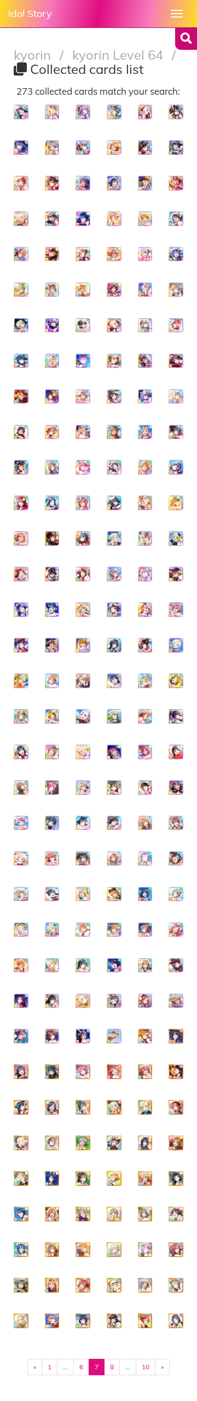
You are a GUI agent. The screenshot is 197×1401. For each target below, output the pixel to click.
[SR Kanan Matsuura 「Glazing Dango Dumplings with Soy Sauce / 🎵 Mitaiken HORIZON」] (52, 1178)
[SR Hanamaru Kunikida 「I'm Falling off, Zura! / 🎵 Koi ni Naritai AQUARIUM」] (145, 1285)
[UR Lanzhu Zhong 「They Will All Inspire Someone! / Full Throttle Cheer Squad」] (83, 716)
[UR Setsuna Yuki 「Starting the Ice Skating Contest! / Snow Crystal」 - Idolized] (52, 609)
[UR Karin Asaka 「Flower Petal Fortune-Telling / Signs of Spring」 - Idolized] (83, 325)
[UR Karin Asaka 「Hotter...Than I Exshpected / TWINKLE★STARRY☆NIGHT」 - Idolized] (52, 325)
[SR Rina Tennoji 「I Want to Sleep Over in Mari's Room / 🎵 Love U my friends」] (83, 1071)
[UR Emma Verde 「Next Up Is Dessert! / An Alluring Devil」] (52, 1036)
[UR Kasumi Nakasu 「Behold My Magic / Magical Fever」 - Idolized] (145, 254)
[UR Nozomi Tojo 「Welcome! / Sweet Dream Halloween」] (176, 965)
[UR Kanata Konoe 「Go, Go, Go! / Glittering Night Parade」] (145, 680)
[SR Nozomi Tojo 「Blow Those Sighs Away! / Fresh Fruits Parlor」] (176, 1320)
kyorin (34, 55)
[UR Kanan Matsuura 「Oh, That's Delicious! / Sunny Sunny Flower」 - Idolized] (21, 112)
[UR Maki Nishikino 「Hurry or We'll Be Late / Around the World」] (145, 716)
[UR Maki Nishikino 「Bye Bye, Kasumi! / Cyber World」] (21, 1036)
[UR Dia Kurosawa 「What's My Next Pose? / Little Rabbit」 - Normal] (145, 645)
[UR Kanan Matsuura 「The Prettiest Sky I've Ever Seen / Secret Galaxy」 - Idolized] (21, 147)
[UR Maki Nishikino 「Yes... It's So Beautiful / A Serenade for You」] (145, 752)
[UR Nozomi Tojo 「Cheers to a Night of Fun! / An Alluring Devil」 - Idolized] (21, 432)
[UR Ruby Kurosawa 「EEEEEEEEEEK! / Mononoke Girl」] (114, 752)
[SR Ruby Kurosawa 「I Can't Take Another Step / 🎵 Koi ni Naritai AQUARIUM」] (83, 1285)
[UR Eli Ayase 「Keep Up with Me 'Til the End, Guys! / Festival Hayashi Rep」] (21, 680)
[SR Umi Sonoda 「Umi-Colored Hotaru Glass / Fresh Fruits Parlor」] (21, 1249)
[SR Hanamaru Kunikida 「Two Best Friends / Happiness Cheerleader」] (52, 1249)
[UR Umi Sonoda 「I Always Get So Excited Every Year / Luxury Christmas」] (114, 1001)
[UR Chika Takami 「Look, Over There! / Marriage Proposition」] (52, 680)
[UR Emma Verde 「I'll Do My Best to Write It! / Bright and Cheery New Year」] (176, 823)
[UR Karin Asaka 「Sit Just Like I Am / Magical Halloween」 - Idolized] (83, 574)
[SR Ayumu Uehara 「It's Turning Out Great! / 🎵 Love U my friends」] (114, 1071)
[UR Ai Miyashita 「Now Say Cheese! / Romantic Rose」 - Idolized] (145, 538)
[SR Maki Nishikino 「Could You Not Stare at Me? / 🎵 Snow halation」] (145, 1320)
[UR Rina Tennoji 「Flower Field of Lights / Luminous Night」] (52, 787)
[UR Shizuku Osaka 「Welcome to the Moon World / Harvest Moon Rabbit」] (83, 1036)
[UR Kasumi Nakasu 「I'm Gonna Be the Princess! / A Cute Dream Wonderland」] (176, 894)
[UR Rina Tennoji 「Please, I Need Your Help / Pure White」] (145, 858)
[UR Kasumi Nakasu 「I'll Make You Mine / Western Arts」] (114, 716)
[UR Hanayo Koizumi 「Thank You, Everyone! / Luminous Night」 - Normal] (83, 645)
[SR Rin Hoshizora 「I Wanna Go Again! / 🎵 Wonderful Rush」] (114, 1178)
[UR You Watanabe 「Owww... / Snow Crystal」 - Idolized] (145, 325)
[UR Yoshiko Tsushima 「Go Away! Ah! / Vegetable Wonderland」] (52, 894)
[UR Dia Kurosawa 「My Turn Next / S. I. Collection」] (145, 787)
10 (145, 1367)
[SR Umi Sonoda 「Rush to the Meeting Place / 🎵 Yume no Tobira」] (21, 1071)
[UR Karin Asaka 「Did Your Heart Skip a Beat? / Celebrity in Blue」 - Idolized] (21, 361)
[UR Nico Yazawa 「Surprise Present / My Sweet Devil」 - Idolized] (176, 361)
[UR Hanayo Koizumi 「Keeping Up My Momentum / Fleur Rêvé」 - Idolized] (176, 502)
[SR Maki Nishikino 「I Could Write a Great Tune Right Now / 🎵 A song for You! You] (114, 1142)
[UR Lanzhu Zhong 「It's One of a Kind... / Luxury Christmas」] (21, 858)
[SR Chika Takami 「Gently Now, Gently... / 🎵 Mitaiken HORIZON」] (52, 1285)
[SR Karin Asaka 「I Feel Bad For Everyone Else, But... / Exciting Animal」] (21, 1214)
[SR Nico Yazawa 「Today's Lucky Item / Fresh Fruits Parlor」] (176, 1214)
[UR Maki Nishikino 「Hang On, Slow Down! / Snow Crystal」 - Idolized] (176, 325)
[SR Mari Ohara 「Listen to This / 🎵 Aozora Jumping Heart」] (21, 1320)
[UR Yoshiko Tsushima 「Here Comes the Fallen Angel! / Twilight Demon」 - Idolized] (176, 432)
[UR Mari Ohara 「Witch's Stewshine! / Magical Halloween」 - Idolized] (114, 325)
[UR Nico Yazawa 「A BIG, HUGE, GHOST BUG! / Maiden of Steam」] (114, 965)
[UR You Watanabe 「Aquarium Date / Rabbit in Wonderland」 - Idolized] (52, 467)
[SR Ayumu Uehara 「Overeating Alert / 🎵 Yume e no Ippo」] (52, 1142)
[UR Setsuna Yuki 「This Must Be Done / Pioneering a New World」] (176, 787)
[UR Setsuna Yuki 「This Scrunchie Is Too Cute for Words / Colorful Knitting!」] (114, 823)
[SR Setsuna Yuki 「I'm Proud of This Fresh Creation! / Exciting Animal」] (52, 1107)
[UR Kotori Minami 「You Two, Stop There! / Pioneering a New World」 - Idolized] (114, 574)
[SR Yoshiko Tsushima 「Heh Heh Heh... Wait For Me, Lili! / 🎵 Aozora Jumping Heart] (21, 1107)
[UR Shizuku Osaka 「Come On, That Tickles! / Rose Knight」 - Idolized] (145, 147)
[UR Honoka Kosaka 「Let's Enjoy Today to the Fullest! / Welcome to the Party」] (145, 1036)
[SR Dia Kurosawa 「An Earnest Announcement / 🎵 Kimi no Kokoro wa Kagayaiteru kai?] (114, 1320)
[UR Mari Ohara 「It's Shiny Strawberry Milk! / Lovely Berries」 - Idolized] (52, 112)
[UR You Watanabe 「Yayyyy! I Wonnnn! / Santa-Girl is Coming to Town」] (52, 752)
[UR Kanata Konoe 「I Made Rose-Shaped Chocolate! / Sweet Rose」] (145, 823)
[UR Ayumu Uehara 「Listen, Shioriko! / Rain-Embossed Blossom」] (114, 858)
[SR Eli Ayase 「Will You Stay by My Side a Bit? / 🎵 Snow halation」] (145, 1107)
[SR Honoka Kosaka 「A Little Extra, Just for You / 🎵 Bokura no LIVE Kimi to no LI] (52, 1214)
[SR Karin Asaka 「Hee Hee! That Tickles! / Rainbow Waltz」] (145, 1142)
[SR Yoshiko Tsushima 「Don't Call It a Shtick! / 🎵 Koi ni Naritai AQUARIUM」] (52, 1071)
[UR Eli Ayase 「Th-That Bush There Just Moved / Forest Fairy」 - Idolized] (21, 289)
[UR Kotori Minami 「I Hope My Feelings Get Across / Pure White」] (83, 787)
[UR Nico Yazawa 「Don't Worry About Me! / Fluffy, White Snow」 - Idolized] (176, 218)
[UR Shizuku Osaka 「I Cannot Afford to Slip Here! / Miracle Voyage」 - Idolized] (114, 502)
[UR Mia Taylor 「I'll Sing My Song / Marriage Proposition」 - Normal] (176, 645)
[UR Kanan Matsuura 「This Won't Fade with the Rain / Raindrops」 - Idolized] (21, 609)
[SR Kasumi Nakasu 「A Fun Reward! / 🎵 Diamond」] (83, 1142)
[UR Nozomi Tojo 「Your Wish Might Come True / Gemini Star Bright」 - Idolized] (83, 183)
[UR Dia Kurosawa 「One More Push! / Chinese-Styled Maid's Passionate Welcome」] (176, 752)
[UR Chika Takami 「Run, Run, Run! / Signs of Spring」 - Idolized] (114, 218)
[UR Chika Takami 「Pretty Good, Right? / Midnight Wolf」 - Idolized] (145, 432)
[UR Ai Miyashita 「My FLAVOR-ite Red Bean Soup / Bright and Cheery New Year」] (83, 1001)
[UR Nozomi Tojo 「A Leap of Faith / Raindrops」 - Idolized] (176, 467)
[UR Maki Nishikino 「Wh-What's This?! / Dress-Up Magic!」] (145, 1001)
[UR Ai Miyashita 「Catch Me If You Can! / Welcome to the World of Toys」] (52, 965)
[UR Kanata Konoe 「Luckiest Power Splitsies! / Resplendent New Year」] (114, 930)
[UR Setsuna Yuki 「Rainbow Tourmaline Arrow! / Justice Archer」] (83, 965)
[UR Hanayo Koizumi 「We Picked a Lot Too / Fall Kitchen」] (176, 680)
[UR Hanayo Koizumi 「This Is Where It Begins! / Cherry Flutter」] (52, 716)
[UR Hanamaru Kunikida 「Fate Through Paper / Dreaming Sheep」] (145, 965)
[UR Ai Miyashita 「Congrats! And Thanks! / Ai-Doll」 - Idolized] (145, 112)
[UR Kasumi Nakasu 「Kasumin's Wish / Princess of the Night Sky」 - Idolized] (145, 396)
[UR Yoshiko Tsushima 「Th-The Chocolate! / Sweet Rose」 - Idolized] (83, 538)
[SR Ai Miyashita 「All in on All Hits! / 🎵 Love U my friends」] (114, 1285)
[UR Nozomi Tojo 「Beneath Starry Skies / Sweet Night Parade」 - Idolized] (21, 645)
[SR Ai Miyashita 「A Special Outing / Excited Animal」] (114, 1107)
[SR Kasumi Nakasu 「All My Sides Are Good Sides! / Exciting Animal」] (114, 1214)
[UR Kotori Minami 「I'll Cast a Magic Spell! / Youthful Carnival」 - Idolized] (176, 289)
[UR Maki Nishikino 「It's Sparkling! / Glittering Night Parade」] (176, 930)
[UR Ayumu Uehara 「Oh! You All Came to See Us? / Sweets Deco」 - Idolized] (21, 183)
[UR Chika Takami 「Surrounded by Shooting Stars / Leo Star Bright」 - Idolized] (145, 609)
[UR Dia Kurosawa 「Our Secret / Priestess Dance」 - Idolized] (52, 396)
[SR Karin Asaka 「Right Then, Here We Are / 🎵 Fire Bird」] (176, 1036)
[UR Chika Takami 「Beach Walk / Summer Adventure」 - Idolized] (145, 183)
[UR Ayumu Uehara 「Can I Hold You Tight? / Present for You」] (21, 823)
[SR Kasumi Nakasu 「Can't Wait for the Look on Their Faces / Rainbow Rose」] (145, 1178)
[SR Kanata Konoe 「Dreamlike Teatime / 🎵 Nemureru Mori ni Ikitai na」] (83, 1249)
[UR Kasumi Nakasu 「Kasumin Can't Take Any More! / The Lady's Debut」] (21, 894)
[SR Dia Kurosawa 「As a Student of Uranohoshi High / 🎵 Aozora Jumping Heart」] (176, 1178)
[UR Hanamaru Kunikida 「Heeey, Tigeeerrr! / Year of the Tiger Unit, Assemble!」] (21, 787)
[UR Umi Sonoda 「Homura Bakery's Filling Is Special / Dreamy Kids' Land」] (114, 680)
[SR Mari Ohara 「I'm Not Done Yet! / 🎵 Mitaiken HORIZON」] (21, 1178)
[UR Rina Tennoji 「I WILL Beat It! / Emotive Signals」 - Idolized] (83, 361)
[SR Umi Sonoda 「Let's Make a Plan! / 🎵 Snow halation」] (83, 1107)
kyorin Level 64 (119, 55)
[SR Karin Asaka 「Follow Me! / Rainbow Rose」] (83, 1320)
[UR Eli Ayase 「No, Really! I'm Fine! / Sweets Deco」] (83, 894)
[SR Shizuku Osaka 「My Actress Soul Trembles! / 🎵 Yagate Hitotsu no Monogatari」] (21, 1285)
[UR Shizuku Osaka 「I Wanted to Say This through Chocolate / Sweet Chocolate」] (114, 787)
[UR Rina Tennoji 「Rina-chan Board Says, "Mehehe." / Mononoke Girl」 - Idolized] (145, 574)
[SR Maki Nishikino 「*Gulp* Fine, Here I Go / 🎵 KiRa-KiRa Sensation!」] (176, 1249)
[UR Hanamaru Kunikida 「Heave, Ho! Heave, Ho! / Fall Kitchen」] (114, 1036)
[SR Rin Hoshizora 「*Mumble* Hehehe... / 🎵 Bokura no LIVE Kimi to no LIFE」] (176, 1071)
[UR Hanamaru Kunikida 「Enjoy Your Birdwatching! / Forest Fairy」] (21, 716)
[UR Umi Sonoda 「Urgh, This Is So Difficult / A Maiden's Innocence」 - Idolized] (114, 396)
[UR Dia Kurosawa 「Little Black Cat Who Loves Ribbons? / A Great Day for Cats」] (52, 1001)
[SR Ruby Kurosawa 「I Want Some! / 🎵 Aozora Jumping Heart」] (145, 1071)
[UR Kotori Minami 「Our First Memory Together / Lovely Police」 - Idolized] (21, 467)
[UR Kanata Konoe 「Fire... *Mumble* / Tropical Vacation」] (176, 1001)
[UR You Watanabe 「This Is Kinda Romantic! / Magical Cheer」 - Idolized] (83, 396)
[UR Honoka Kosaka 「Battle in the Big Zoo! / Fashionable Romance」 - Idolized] (21, 396)
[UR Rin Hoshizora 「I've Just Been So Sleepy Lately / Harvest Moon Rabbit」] (21, 965)
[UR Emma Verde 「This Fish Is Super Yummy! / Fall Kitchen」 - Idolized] (52, 432)
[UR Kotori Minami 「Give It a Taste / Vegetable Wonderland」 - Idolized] (114, 432)
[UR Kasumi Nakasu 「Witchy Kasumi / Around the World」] (83, 680)
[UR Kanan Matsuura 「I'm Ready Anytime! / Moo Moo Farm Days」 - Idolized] (114, 467)
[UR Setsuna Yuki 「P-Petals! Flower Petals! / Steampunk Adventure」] (21, 752)
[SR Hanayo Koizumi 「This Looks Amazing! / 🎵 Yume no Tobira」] (176, 1142)
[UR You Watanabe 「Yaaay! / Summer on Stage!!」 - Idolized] (114, 112)
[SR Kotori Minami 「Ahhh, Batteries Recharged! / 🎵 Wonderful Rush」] (176, 1285)
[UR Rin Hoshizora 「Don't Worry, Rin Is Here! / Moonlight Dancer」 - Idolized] (83, 289)
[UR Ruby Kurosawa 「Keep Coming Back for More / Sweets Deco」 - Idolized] (83, 502)
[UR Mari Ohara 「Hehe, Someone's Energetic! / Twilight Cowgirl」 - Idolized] (52, 254)
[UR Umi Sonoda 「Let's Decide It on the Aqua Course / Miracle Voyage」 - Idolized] (176, 254)
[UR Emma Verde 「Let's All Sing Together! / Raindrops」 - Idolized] (83, 147)
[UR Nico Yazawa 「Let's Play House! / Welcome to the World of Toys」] (176, 858)
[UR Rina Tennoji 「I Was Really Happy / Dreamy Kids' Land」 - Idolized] (83, 467)
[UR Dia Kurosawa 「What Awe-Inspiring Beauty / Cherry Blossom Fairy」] (176, 716)
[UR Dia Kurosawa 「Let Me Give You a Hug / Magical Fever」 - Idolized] (176, 147)
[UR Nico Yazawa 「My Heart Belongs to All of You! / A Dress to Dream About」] (83, 858)
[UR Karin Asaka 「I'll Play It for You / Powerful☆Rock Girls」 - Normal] (114, 645)
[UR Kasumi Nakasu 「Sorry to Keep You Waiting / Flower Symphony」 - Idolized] (83, 609)
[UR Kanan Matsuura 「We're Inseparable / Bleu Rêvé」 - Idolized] (145, 361)
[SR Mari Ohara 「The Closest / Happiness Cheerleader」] (21, 1142)
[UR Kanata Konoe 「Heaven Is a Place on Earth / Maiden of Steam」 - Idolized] (114, 254)
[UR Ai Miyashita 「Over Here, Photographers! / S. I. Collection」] (83, 752)
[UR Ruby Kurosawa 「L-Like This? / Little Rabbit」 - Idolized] (176, 609)
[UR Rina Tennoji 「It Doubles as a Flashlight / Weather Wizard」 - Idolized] (83, 112)
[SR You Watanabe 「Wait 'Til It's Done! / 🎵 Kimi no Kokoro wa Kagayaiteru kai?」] (145, 1214)
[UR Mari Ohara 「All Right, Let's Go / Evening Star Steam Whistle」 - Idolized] (145, 502)
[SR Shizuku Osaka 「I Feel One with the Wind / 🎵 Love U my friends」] (83, 1178)
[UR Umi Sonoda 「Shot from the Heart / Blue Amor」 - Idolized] (114, 183)
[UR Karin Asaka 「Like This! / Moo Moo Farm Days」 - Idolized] (176, 112)
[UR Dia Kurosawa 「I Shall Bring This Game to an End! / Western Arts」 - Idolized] (52, 538)
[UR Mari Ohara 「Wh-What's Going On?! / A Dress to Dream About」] (52, 930)
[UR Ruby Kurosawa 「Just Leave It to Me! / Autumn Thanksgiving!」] (52, 858)
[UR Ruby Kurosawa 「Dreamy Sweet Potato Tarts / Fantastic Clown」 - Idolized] (176, 183)
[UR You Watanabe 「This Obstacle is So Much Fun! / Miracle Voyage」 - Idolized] (114, 609)
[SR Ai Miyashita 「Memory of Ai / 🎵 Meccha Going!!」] (114, 1249)
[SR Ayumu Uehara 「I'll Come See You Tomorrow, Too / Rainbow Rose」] (52, 1320)
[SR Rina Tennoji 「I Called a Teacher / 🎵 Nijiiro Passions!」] (145, 1249)
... (65, 1367)
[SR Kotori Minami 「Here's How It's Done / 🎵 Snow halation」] (83, 1214)
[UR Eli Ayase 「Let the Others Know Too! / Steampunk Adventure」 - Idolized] (176, 538)
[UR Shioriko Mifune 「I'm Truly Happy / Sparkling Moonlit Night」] (145, 894)
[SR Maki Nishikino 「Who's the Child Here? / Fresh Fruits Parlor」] (176, 1107)
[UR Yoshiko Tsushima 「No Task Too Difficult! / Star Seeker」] (83, 823)
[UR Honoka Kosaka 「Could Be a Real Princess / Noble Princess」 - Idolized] (114, 147)
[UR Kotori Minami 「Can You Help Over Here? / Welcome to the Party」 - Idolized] (52, 289)
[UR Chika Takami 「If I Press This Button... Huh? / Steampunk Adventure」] (83, 930)
